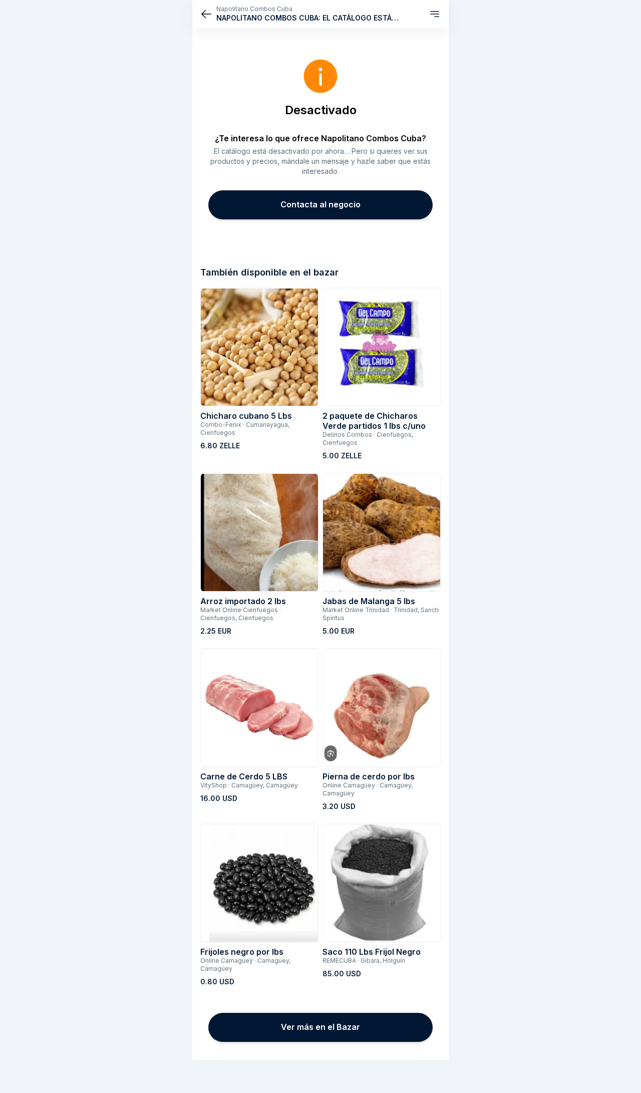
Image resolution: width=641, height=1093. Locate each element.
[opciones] (435, 14)
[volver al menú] (206, 14)
